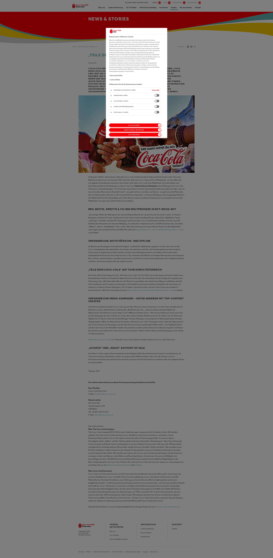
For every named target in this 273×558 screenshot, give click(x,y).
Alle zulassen (134, 125)
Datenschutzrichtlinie (116, 75)
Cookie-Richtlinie (115, 79)
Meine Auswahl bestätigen (134, 130)
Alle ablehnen (134, 134)
